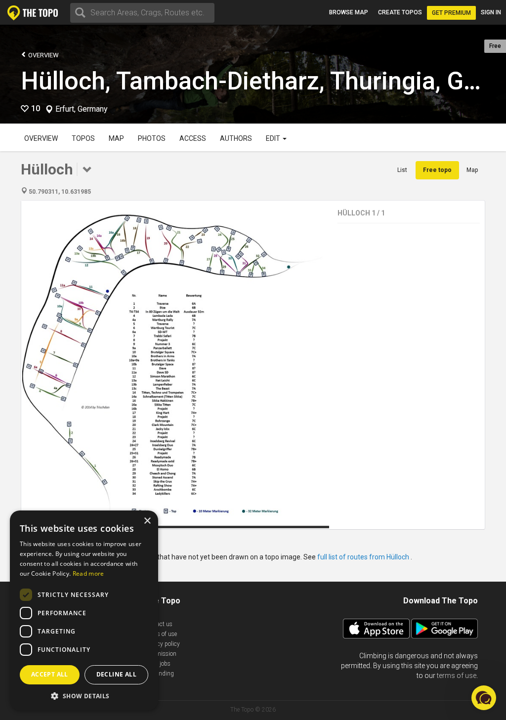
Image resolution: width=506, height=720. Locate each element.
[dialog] (84, 610)
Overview (43, 55)
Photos (152, 138)
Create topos (400, 12)
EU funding (159, 673)
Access (192, 138)
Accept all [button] (49, 674)
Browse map (348, 12)
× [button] (147, 521)
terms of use (456, 675)
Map (116, 138)
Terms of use (160, 634)
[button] (84, 695)
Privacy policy (162, 643)
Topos (83, 138)
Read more (88, 573)
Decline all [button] (116, 674)
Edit (274, 138)
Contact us (158, 624)
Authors (236, 138)
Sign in (491, 12)
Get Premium (451, 12)
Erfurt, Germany (81, 109)
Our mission (160, 653)
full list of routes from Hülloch (364, 557)
